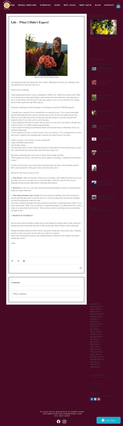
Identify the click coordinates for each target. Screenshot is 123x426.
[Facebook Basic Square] (91, 399)
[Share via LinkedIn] (24, 261)
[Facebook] (58, 421)
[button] (118, 5)
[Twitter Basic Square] (95, 399)
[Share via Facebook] (12, 261)
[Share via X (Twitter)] (18, 261)
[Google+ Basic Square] (98, 399)
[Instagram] (64, 421)
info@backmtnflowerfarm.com (62, 414)
